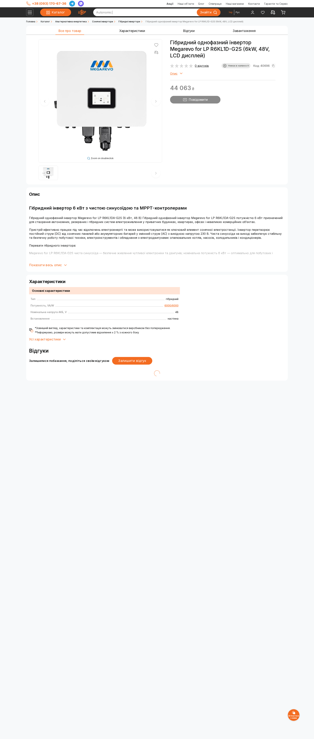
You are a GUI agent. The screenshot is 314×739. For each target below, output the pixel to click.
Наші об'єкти (186, 3)
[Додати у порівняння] (156, 52)
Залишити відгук (132, 361)
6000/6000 (171, 305)
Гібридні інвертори (129, 21)
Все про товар (69, 31)
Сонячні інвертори (102, 21)
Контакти (254, 3)
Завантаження (244, 31)
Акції (169, 3)
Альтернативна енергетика (71, 21)
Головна (30, 21)
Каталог (45, 21)
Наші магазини (235, 3)
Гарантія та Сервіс (276, 3)
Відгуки (189, 31)
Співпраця (215, 3)
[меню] (29, 12)
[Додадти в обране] (156, 45)
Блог (201, 3)
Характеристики (132, 31)
